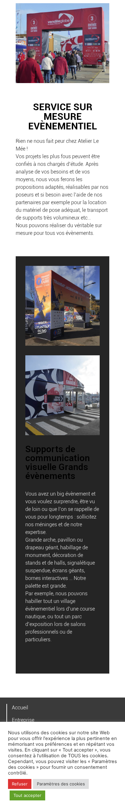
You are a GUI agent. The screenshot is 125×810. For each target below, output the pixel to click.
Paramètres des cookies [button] (61, 783)
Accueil (20, 708)
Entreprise (23, 720)
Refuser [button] (20, 783)
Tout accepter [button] (27, 795)
